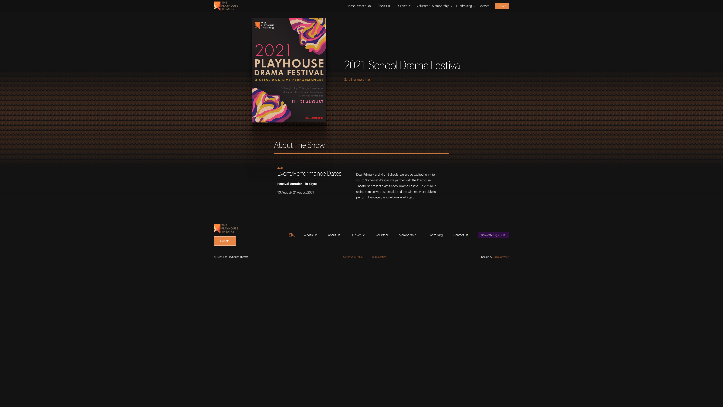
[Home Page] (226, 6)
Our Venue (358, 235)
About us (334, 235)
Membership (407, 235)
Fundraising (435, 235)
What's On (310, 235)
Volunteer (381, 235)
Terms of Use (379, 256)
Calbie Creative (501, 256)
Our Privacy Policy (353, 256)
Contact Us (460, 235)
